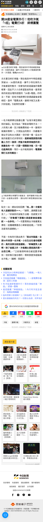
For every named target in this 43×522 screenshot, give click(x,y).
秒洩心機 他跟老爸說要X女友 (34, 375)
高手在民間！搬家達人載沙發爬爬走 (11, 398)
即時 (22, 6)
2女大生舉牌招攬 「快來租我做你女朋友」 (21, 357)
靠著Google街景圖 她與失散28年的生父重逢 (11, 457)
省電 (36, 322)
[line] (24, 495)
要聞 (28, 6)
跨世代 (37, 10)
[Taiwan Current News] (26, 2)
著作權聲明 (35, 482)
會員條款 (12, 486)
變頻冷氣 (15, 322)
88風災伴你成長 (24, 10)
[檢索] (35, 2)
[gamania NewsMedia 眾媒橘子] (21, 504)
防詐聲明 (6, 482)
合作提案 (30, 486)
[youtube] (29, 495)
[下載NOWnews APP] (31, 2)
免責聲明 (15, 482)
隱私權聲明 (25, 482)
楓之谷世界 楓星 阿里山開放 (34, 416)
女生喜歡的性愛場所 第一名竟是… (34, 434)
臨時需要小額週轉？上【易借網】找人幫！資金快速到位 (7, 435)
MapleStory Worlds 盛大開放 (30, 398)
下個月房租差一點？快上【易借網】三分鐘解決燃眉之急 (8, 376)
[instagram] (18, 495)
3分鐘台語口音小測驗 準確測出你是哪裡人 (31, 457)
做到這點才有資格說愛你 (34, 357)
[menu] (41, 6)
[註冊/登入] (40, 2)
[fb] (12, 495)
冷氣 (5, 322)
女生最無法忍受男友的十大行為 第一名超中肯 (21, 416)
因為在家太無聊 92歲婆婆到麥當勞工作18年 (7, 357)
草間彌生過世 (7, 5)
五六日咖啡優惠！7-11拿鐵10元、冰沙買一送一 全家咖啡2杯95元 (21, 434)
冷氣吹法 (26, 322)
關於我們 (21, 486)
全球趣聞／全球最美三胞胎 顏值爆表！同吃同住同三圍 (21, 375)
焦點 (17, 6)
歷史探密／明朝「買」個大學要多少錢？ (7, 416)
